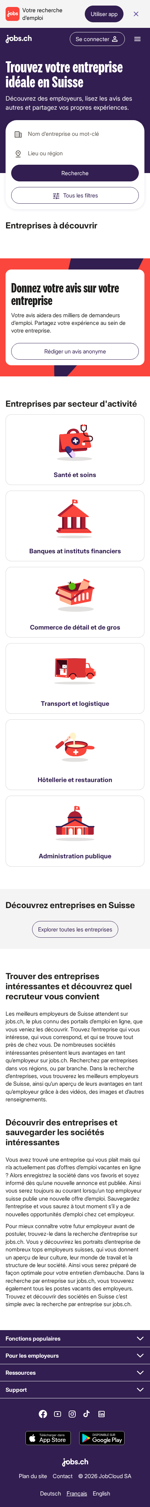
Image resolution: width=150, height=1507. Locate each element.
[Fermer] (136, 14)
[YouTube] (57, 1414)
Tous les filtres (80, 195)
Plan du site (33, 1476)
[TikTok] (86, 1414)
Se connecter (92, 39)
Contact (63, 1476)
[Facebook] (42, 1414)
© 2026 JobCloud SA (105, 1476)
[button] (75, 1338)
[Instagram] (72, 1414)
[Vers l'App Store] (48, 1438)
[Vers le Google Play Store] (102, 1438)
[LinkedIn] (101, 1414)
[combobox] (75, 134)
